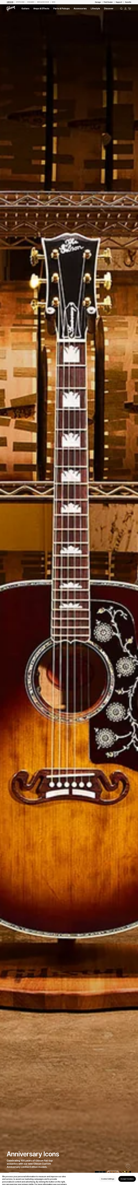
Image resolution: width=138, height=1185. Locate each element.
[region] (69, 1179)
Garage (98, 2)
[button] (129, 8)
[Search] (121, 8)
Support (119, 2)
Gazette (128, 2)
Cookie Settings (107, 1179)
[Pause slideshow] (128, 1166)
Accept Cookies (127, 1179)
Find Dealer (108, 2)
